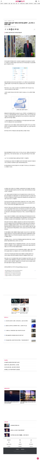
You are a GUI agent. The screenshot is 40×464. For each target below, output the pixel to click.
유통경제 (27, 3)
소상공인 (35, 3)
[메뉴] (1, 1)
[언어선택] (36, 1)
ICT (18, 3)
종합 (9, 3)
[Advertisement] (20, 11)
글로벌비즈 (6, 3)
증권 (14, 3)
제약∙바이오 (31, 3)
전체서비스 (22, 449)
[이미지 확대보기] (34, 36)
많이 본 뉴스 (6, 317)
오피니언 (31, 446)
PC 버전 (17, 449)
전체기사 (2, 3)
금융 (11, 3)
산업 (16, 3)
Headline (6, 360)
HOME (5, 20)
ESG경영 (20, 446)
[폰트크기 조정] (34, 29)
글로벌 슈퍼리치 (7, 388)
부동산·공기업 (22, 3)
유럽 (13, 20)
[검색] (38, 1)
